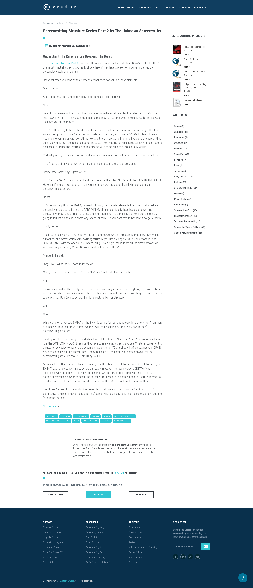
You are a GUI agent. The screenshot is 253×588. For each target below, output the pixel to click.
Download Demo (55, 494)
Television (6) (180, 171)
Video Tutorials (50, 557)
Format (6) (179, 193)
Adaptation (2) (181, 204)
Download (145, 7)
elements (106, 421)
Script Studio (126, 7)
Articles (60, 23)
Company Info (135, 527)
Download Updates (52, 532)
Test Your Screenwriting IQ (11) (189, 221)
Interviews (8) (181, 137)
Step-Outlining (92, 537)
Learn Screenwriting (95, 557)
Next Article (50, 406)
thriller (95, 416)
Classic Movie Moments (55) (188, 232)
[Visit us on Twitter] (183, 556)
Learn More (141, 494)
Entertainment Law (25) (185, 215)
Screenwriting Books (96, 547)
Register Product (51, 527)
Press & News (135, 532)
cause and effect (122, 421)
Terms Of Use (135, 552)
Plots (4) (178, 165)
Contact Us (48, 562)
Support (169, 7)
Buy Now (98, 494)
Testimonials (135, 537)
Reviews (133, 542)
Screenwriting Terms (96, 552)
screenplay (51, 416)
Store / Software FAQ (53, 552)
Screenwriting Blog (95, 527)
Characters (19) (181, 131)
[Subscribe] (205, 546)
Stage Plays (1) (181, 154)
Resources (48, 23)
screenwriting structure (57, 421)
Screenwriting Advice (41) (186, 187)
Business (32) (180, 148)
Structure (73, 23)
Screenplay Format (95, 532)
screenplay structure (124, 416)
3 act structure (90, 421)
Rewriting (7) (180, 159)
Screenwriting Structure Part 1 (60, 63)
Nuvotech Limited (66, 581)
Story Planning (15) (183, 176)
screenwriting (81, 416)
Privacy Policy (135, 557)
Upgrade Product (51, 537)
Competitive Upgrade (53, 542)
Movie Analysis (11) (183, 199)
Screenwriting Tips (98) (185, 210)
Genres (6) (179, 126)
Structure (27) (180, 142)
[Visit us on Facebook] (175, 556)
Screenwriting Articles (193, 7)
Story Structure (93, 542)
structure (65, 416)
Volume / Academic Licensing (143, 547)
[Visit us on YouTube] (197, 556)
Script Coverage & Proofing (99, 562)
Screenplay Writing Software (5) (189, 227)
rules (76, 421)
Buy (157, 7)
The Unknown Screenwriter (90, 439)
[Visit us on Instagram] (190, 556)
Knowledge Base (51, 547)
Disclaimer (134, 562)
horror (107, 416)
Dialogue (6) (180, 182)
